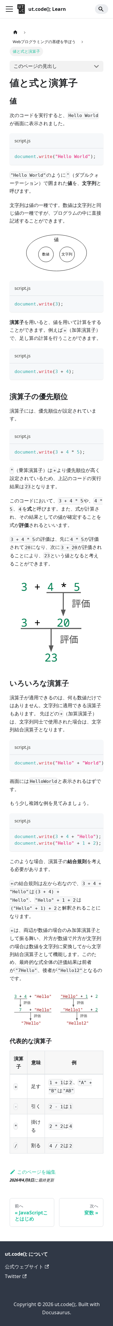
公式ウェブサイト (24, 1266)
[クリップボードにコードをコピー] (96, 156)
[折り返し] (85, 762)
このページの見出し (35, 66)
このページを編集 (36, 1172)
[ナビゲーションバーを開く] (9, 9)
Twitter (13, 1276)
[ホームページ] (15, 32)
